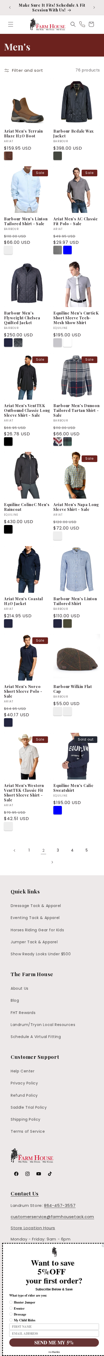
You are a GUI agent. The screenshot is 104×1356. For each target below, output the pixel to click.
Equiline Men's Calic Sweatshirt (73, 788)
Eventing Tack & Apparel (35, 917)
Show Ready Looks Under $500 (41, 954)
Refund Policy (24, 1095)
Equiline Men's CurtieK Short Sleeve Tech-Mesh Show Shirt (76, 318)
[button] (11, 24)
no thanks (51, 1352)
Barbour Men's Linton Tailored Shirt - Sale (25, 221)
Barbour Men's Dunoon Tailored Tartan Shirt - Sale (76, 410)
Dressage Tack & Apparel (36, 905)
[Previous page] (15, 850)
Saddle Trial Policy (29, 1107)
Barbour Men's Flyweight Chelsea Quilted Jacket (22, 318)
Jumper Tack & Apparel (34, 942)
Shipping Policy (26, 1119)
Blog (15, 1000)
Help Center (23, 1071)
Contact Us (25, 1193)
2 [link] (43, 850)
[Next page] (52, 862)
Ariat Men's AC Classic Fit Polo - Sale (75, 221)
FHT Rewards (23, 1012)
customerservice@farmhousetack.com (52, 1216)
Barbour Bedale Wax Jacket (73, 133)
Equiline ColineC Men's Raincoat (27, 507)
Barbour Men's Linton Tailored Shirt (75, 601)
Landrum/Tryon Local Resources (43, 1024)
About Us (20, 988)
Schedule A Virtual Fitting (36, 1036)
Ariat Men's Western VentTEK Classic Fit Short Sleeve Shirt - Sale (24, 792)
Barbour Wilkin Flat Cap (72, 689)
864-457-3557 (59, 1205)
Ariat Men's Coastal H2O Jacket (23, 601)
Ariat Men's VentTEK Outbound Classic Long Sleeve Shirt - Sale (27, 410)
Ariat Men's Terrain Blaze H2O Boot (23, 133)
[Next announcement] (94, 7)
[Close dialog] (101, 1245)
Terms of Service (28, 1131)
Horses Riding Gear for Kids (37, 930)
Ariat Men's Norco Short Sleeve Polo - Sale (23, 691)
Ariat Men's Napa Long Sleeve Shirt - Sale (76, 507)
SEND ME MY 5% (52, 1342)
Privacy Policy (24, 1083)
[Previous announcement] (10, 7)
